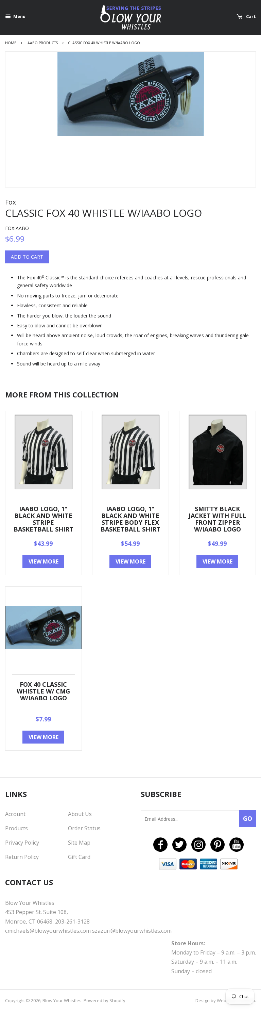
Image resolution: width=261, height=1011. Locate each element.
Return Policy (22, 857)
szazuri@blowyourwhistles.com (132, 930)
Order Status (84, 828)
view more (43, 561)
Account (15, 814)
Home (10, 42)
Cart (250, 16)
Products (16, 828)
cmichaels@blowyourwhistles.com (48, 930)
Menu (18, 16)
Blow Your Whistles (62, 1000)
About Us (80, 814)
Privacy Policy (22, 842)
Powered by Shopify (104, 1000)
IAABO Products (42, 42)
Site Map (79, 842)
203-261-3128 (72, 921)
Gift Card (79, 857)
